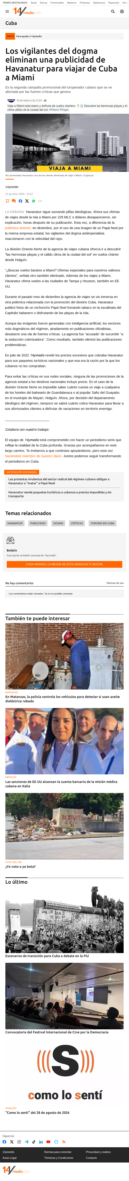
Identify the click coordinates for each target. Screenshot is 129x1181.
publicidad (38, 523)
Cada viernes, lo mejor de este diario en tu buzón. (64, 564)
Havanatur (15, 523)
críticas (77, 523)
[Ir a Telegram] (27, 1142)
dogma (58, 523)
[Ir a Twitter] (12, 1142)
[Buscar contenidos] (113, 11)
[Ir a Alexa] (56, 1142)
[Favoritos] (7, 201)
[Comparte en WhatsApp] (33, 201)
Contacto (91, 1157)
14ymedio (8, 1152)
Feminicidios (57, 2)
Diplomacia (99, 2)
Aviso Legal (10, 1157)
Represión (113, 2)
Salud (34, 2)
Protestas (85, 2)
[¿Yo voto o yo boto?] (64, 826)
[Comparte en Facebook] (20, 201)
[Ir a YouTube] (49, 1142)
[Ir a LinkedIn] (41, 1142)
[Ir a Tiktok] (34, 1142)
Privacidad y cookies (98, 1152)
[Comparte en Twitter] (27, 201)
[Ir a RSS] (64, 1142)
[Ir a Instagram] (19, 1142)
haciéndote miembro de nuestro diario (33, 456)
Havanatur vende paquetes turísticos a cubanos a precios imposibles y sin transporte (60, 494)
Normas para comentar (57, 1152)
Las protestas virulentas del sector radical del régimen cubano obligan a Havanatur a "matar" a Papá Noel (59, 481)
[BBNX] (16, 1170)
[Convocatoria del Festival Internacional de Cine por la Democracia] (64, 996)
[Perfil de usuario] (122, 11)
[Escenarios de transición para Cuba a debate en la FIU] (64, 920)
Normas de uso (115, 583)
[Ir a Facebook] (5, 1142)
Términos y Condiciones (58, 1157)
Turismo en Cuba (102, 523)
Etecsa (43, 2)
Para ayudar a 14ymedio (29, 36)
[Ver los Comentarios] (14, 201)
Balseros (71, 2)
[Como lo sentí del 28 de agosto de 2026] (64, 1072)
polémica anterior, (18, 228)
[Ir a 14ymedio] (28, 11)
